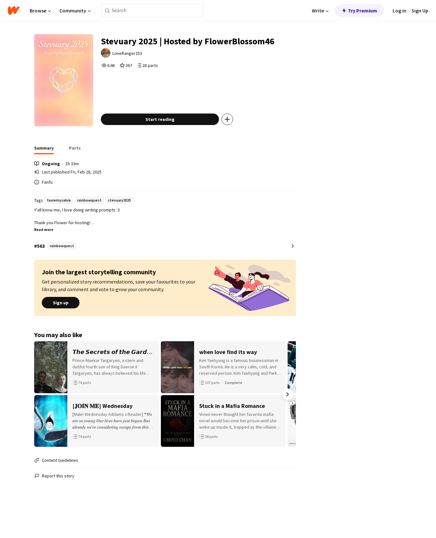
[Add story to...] (227, 119)
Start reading (160, 119)
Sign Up (419, 10)
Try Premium (362, 10)
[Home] (13, 10)
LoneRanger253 (127, 53)
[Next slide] (287, 394)
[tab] (44, 149)
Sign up (61, 303)
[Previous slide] (42, 394)
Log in (399, 10)
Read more (43, 229)
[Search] (107, 11)
